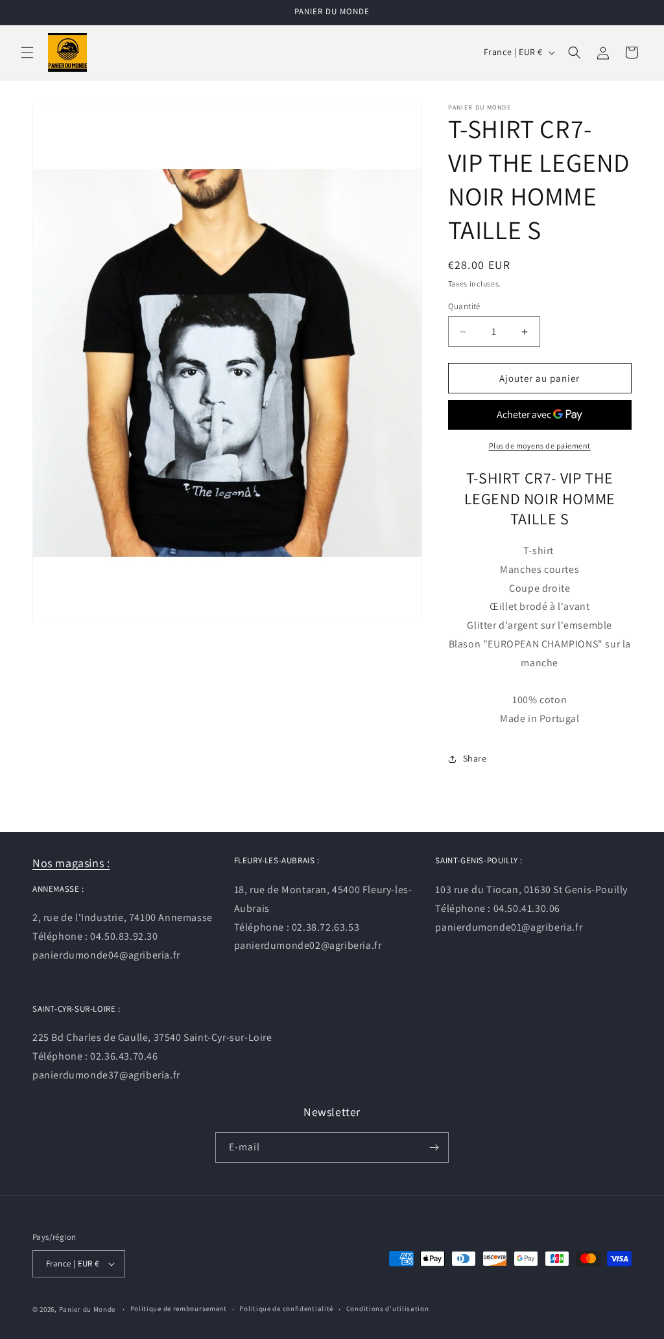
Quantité (464, 306)
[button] (27, 52)
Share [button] (475, 758)
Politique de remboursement (178, 1308)
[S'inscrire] (434, 1147)
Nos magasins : (71, 863)
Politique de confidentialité (286, 1308)
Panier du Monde (87, 1309)
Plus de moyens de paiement (540, 445)
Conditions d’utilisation (387, 1308)
